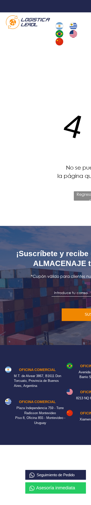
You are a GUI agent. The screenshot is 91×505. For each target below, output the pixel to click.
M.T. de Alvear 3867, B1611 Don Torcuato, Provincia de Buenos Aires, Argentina (37, 381)
